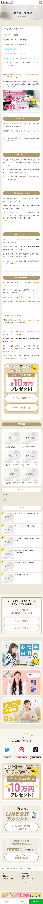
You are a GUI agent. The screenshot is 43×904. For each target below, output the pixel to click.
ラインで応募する (21, 398)
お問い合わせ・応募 (27, 878)
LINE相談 (35, 901)
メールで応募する (21, 407)
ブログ (16, 35)
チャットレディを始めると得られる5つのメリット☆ (12, 483)
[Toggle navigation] (40, 2)
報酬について (6, 876)
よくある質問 (25, 876)
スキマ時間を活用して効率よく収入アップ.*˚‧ (30, 446)
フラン (3, 868)
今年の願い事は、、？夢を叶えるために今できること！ (12, 446)
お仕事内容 (25, 873)
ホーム (5, 873)
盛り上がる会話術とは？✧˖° (29, 482)
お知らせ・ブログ (12, 868)
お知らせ (4, 494)
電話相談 (7, 901)
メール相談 (21, 901)
